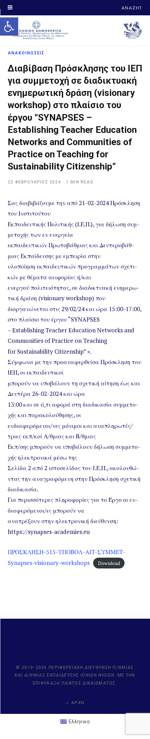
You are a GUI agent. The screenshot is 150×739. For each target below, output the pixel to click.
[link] (9, 26)
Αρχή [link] (77, 702)
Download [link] (109, 563)
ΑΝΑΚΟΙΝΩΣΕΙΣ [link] (26, 53)
